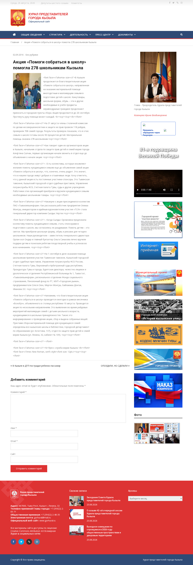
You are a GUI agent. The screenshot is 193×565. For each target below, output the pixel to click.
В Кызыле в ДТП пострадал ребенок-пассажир (36, 365)
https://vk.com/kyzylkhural (178, 3)
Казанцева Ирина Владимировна (150, 115)
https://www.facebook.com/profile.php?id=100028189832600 (169, 3)
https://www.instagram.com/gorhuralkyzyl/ (181, 3)
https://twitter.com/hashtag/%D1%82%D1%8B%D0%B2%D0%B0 (173, 3)
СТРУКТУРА (55, 34)
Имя (14, 428)
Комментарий (19, 392)
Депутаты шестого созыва (54, 3)
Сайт (13, 454)
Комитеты (76, 3)
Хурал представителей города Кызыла (162, 559)
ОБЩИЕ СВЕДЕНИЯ (31, 34)
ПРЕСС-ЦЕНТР (103, 34)
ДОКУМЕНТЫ (125, 34)
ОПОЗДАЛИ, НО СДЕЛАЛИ (114, 365)
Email (14, 441)
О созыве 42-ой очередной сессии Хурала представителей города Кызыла (104, 513)
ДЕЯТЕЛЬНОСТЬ (79, 34)
